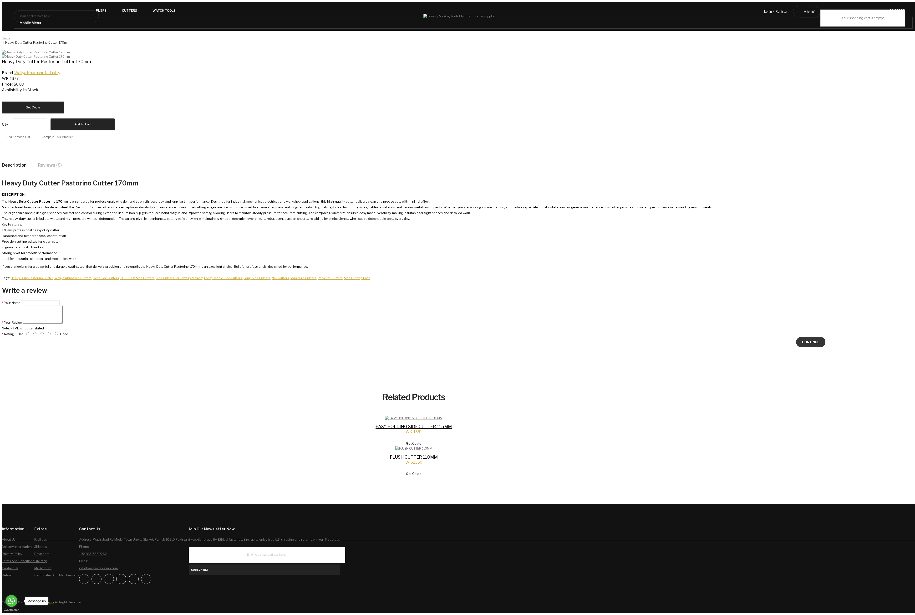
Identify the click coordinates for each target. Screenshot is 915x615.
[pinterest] (134, 579)
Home (6, 38)
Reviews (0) (50, 165)
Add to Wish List (18, 137)
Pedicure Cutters (330, 278)
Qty (5, 124)
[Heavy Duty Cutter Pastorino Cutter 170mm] (36, 56)
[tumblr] (146, 579)
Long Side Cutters (257, 278)
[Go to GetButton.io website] (11, 610)
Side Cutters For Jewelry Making (179, 278)
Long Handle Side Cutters (223, 278)
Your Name (12, 303)
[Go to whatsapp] (11, 601)
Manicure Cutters (303, 278)
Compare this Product (57, 137)
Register (782, 12)
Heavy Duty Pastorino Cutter (32, 278)
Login (768, 12)
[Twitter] (109, 579)
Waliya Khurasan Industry (37, 73)
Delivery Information (17, 546)
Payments (41, 554)
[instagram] (97, 579)
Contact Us (10, 568)
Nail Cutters (280, 278)
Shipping (40, 546)
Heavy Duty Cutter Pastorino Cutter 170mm (37, 42)
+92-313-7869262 (93, 554)
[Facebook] (84, 579)
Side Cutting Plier (357, 278)
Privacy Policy (12, 554)
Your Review (13, 322)
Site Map (40, 561)
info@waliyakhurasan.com (98, 568)
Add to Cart (82, 124)
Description (14, 165)
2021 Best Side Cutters (137, 278)
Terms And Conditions (18, 561)
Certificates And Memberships (56, 575)
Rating (9, 334)
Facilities (40, 539)
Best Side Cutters (106, 278)
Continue (810, 342)
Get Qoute (33, 107)
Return (7, 575)
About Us (8, 539)
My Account (42, 568)
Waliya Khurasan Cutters (73, 278)
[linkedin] (121, 579)
